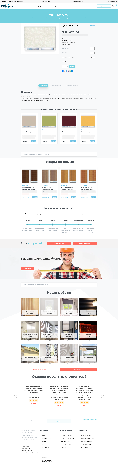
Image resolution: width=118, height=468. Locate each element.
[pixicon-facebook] (96, 422)
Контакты (44, 450)
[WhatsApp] (70, 71)
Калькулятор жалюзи (86, 447)
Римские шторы (65, 441)
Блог (43, 454)
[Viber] (68, 71)
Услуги (43, 444)
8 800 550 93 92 (25, 446)
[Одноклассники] (64, 71)
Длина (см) (65, 48)
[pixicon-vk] (90, 422)
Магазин (41, 18)
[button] (22, 307)
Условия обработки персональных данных (48, 461)
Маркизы (63, 447)
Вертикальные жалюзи (67, 438)
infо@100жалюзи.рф (26, 450)
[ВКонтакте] (63, 71)
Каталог (44, 441)
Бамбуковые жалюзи (86, 441)
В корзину (72, 66)
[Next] (102, 396)
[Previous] (15, 396)
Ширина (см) (65, 52)
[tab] (43, 85)
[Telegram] (66, 71)
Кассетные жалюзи (66, 435)
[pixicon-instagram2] (93, 422)
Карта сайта (45, 457)
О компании (45, 447)
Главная (34, 18)
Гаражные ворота (66, 450)
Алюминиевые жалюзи (87, 438)
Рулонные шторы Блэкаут (66, 18)
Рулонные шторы (51, 18)
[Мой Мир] (72, 71)
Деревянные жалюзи (87, 444)
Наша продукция (46, 438)
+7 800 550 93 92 (112, 1)
